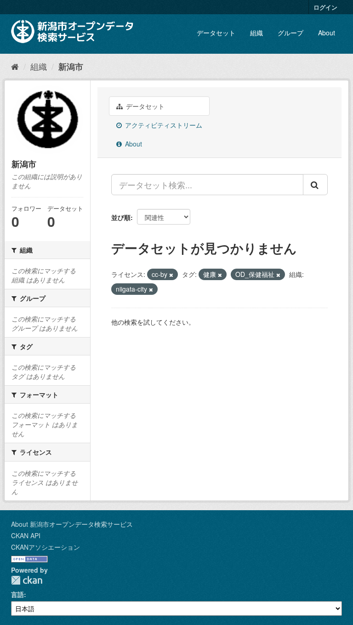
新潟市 (70, 67)
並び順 (121, 217)
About (326, 32)
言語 (17, 594)
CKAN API (25, 535)
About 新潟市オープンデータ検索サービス (72, 524)
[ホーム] (15, 66)
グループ (290, 32)
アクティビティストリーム (162, 125)
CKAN (26, 580)
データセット (216, 32)
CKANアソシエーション (45, 547)
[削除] (171, 274)
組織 (256, 32)
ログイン (325, 7)
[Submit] (315, 184)
